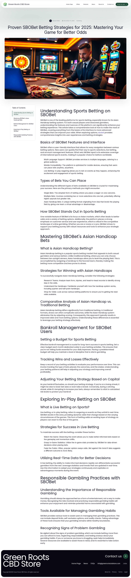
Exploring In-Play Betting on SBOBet (22, 130)
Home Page (76, 563)
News (86, 563)
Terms (120, 572)
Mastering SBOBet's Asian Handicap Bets (21, 119)
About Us (107, 572)
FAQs (93, 563)
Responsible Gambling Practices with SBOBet (23, 135)
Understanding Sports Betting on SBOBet (23, 113)
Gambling (79, 20)
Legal (125, 572)
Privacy (114, 572)
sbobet (101, 132)
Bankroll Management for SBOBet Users (23, 124)
